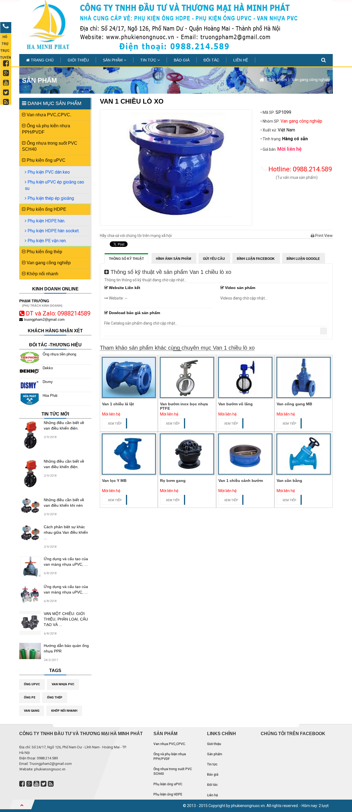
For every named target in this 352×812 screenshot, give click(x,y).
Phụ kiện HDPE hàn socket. (52, 230)
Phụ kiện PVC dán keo (48, 172)
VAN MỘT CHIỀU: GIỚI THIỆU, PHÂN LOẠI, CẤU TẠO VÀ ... (66, 619)
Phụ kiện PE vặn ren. (46, 240)
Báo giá (181, 60)
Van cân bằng (289, 480)
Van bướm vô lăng (235, 404)
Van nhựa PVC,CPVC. (48, 114)
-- (126, 298)
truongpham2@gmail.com (44, 319)
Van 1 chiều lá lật (118, 404)
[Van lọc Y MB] (129, 454)
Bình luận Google (303, 259)
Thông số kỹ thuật (126, 259)
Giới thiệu (78, 60)
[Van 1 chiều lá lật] (129, 377)
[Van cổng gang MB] (304, 377)
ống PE (29, 697)
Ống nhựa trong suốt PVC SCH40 (49, 146)
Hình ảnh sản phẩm (173, 259)
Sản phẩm (113, 60)
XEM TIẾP (115, 423)
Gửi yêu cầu (214, 259)
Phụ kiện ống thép (44, 251)
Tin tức (148, 60)
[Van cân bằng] (304, 454)
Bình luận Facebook (256, 259)
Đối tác (211, 60)
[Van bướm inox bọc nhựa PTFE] (187, 377)
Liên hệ (240, 60)
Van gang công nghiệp (311, 79)
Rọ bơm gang (173, 480)
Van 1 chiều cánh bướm (240, 480)
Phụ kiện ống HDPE (46, 209)
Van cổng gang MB (294, 404)
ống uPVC (32, 684)
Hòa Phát (50, 395)
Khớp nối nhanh (42, 273)
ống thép (54, 697)
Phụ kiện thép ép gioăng (50, 198)
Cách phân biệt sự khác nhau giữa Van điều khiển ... (66, 532)
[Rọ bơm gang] (187, 454)
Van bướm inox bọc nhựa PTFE (184, 406)
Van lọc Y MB (114, 480)
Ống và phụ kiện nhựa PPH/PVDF (46, 128)
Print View (323, 235)
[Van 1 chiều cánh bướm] (245, 454)
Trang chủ (42, 60)
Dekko (48, 368)
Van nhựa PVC (63, 684)
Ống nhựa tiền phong (59, 354)
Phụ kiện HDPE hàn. (45, 220)
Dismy (48, 382)
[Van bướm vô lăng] (245, 377)
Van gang (31, 711)
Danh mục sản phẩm (53, 103)
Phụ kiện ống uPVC (45, 160)
